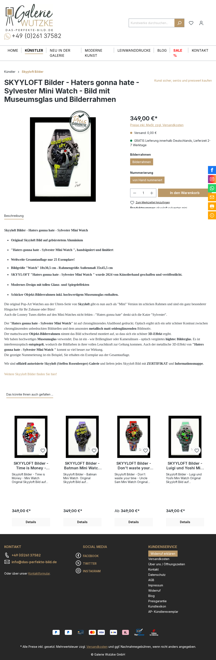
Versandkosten (158, 559)
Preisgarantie (157, 601)
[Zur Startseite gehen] (29, 17)
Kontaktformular (39, 573)
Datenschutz (157, 574)
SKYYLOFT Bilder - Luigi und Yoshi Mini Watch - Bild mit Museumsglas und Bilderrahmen (185, 465)
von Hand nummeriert (147, 180)
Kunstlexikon (157, 606)
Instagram (92, 571)
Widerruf (154, 590)
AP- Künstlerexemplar (163, 611)
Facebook (91, 556)
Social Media (95, 547)
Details (31, 522)
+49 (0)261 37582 (36, 35)
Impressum (155, 585)
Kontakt (153, 569)
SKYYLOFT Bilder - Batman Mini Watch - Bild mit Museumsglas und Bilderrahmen (82, 465)
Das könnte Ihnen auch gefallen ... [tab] (29, 394)
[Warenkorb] (209, 21)
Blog (151, 596)
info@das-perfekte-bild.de (34, 562)
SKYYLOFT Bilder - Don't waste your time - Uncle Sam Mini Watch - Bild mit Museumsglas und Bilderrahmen (133, 465)
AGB (151, 580)
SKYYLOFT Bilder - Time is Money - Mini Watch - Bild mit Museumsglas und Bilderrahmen (31, 465)
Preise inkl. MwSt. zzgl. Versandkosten (157, 125)
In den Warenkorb (185, 193)
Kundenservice (162, 547)
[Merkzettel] (191, 23)
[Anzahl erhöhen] (151, 193)
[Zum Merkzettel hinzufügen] (42, 450)
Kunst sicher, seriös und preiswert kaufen (183, 80)
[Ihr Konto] (201, 23)
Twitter (90, 563)
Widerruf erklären (163, 553)
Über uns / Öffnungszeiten (166, 564)
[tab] (14, 215)
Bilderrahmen (141, 162)
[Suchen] (179, 23)
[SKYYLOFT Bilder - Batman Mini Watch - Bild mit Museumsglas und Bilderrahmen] (82, 437)
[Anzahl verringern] (134, 193)
